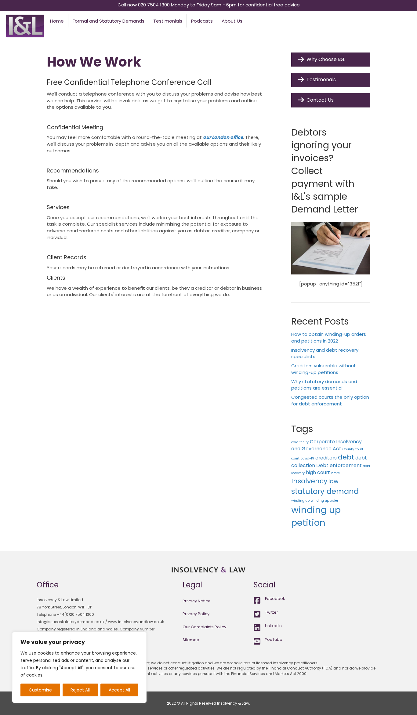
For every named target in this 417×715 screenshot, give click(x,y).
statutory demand (325, 491)
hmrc (335, 473)
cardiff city (300, 442)
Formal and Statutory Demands (108, 21)
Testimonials (167, 21)
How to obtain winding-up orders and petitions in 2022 (328, 337)
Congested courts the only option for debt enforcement (330, 400)
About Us (232, 21)
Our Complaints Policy (204, 627)
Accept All (119, 690)
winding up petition (316, 516)
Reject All (80, 690)
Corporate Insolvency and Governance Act (326, 445)
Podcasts (202, 21)
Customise (40, 690)
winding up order (324, 500)
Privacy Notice (197, 601)
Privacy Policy (196, 614)
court (295, 458)
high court (318, 472)
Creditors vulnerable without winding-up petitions (323, 369)
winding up (300, 500)
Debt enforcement (339, 465)
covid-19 (307, 458)
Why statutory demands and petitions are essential (324, 384)
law (333, 481)
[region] (79, 667)
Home (57, 21)
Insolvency (309, 481)
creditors (326, 457)
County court (353, 449)
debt (346, 457)
